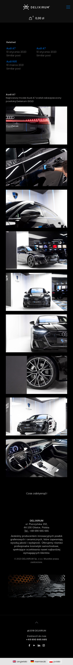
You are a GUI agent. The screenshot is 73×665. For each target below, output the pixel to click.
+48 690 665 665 (39, 530)
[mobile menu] (68, 7)
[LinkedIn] (39, 645)
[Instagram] (44, 645)
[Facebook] (29, 645)
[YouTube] (34, 645)
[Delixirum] (36, 7)
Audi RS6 (11, 61)
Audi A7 (11, 48)
